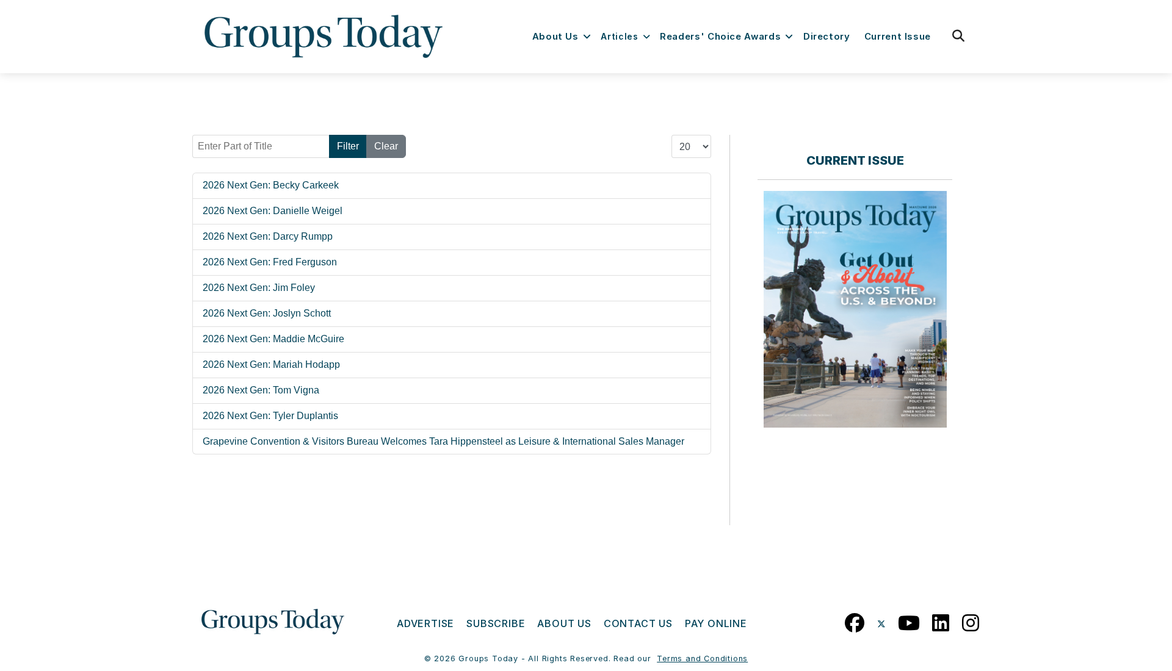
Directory (826, 36)
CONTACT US (638, 623)
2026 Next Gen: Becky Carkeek (271, 185)
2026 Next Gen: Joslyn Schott (267, 313)
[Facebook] (855, 620)
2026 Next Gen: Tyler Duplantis (270, 416)
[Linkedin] (941, 620)
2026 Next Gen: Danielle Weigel (272, 211)
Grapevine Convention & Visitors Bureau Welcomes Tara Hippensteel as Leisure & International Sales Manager (443, 441)
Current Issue (897, 36)
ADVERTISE (425, 623)
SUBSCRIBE (495, 623)
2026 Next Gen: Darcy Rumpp (268, 236)
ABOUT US (564, 623)
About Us (555, 36)
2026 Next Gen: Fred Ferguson (270, 262)
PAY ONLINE (716, 623)
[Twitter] (881, 620)
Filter (348, 146)
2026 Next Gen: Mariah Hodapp (271, 364)
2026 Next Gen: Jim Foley (259, 287)
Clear (386, 146)
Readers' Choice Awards (720, 36)
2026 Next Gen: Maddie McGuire (273, 339)
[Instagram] (971, 620)
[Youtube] (909, 620)
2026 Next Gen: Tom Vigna (261, 390)
